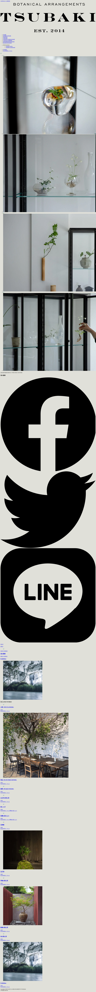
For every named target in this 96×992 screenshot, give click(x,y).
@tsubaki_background (10, 47)
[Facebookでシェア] (48, 470)
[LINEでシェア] (48, 642)
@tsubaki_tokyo (9, 46)
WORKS (5, 49)
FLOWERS (5, 50)
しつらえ (10, 50)
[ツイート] (48, 547)
